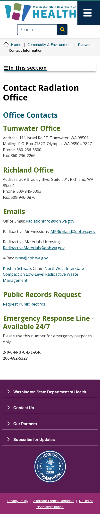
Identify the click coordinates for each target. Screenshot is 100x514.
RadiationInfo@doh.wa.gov (50, 221)
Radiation (85, 44)
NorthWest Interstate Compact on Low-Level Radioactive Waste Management (43, 274)
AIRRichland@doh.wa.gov (73, 231)
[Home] (40, 12)
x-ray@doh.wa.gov (31, 258)
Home (16, 44)
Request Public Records (24, 304)
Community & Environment (49, 44)
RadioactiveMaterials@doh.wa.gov (34, 247)
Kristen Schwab (17, 268)
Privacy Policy (17, 500)
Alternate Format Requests (53, 500)
